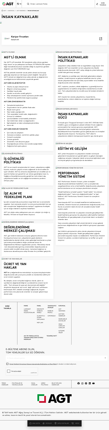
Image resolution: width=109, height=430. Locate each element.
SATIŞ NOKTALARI (63, 423)
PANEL (39, 306)
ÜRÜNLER (49, 423)
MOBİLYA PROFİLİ (50, 311)
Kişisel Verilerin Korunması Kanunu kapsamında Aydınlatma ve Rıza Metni (33, 364)
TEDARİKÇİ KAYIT (52, 336)
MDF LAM (40, 322)
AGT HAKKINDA (21, 10)
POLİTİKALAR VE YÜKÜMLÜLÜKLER (17, 384)
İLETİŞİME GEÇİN (62, 331)
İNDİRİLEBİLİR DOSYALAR (63, 320)
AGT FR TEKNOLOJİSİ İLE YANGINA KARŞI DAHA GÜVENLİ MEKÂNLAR (33, 337)
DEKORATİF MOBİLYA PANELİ (40, 310)
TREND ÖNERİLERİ (5, 384)
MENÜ (77, 423)
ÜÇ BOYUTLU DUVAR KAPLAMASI (41, 317)
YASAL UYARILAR (34, 384)
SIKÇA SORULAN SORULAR (62, 325)
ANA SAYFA (36, 423)
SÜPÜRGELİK (52, 316)
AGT (5, 10)
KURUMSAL (11, 10)
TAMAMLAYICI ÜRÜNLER (52, 306)
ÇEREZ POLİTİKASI (44, 384)
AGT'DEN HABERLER (62, 315)
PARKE (26, 306)
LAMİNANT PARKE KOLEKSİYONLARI (29, 310)
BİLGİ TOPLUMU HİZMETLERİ (57, 384)
